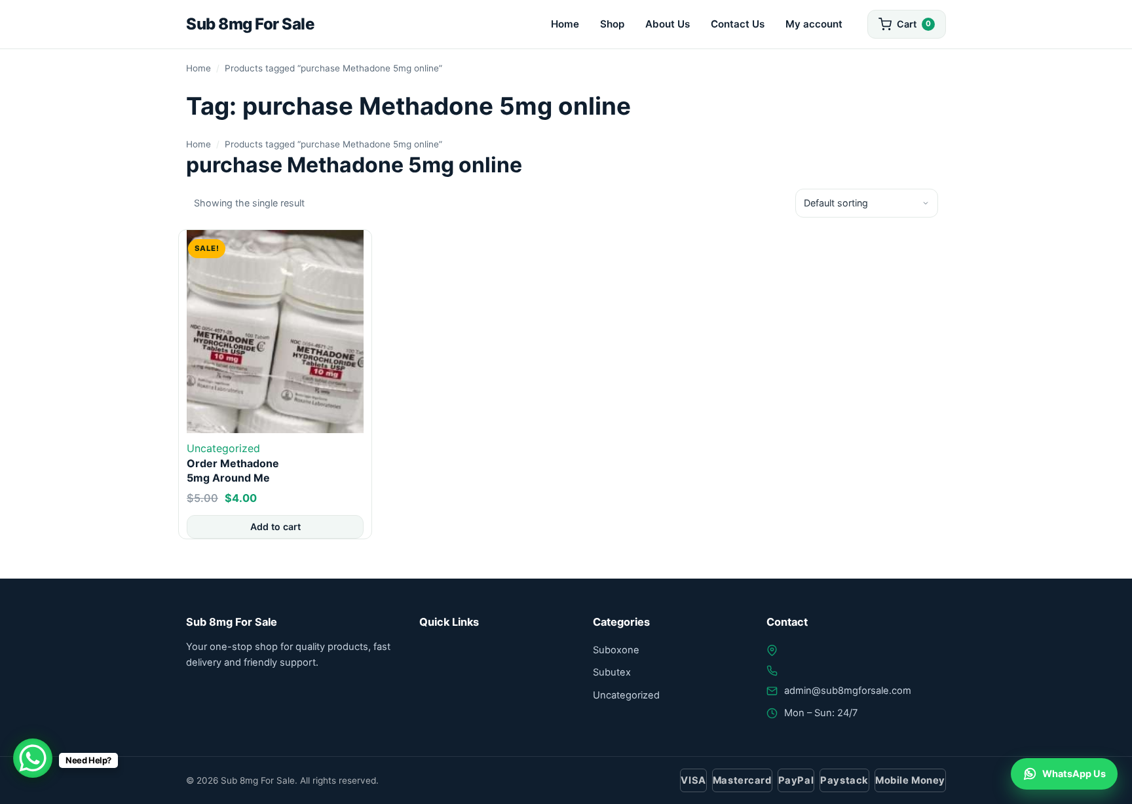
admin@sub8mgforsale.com (847, 691)
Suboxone (616, 650)
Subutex (612, 672)
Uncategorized (223, 448)
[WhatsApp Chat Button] (32, 758)
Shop (612, 24)
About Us (667, 24)
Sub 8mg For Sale (250, 23)
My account (813, 24)
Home (565, 24)
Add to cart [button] (275, 526)
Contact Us (737, 24)
